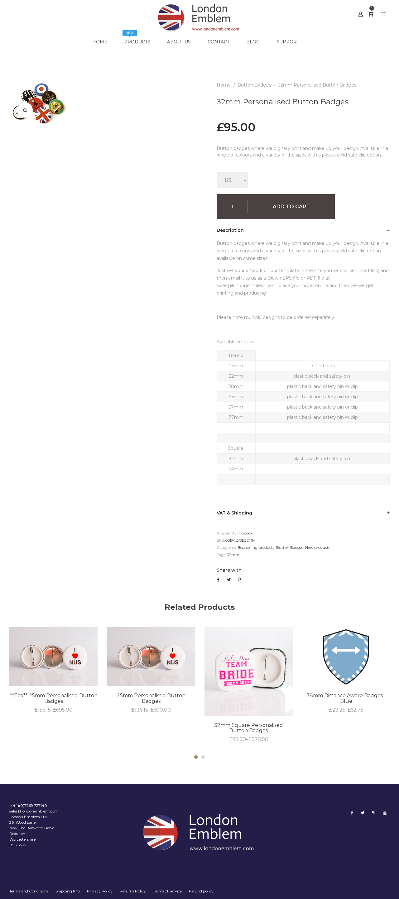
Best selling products (256, 547)
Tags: (221, 554)
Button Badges (289, 547)
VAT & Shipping (234, 513)
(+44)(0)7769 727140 (28, 805)
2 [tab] (203, 757)
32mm (233, 554)
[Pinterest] (373, 813)
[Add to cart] (306, 701)
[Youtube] (385, 813)
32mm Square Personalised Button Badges (248, 728)
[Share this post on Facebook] (218, 580)
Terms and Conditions (28, 891)
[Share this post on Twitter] (229, 580)
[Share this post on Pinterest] (239, 580)
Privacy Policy (100, 891)
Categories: (227, 547)
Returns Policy (133, 891)
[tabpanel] (53, 670)
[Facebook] (352, 813)
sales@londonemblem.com (33, 811)
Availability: (227, 533)
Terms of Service (167, 891)
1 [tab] (196, 757)
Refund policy (201, 891)
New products (317, 547)
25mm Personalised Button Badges (151, 698)
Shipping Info (67, 891)
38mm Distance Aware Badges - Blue (346, 698)
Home (224, 85)
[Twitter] (363, 813)
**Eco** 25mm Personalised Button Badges (54, 698)
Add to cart (291, 207)
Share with (229, 570)
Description (230, 230)
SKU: (221, 540)
